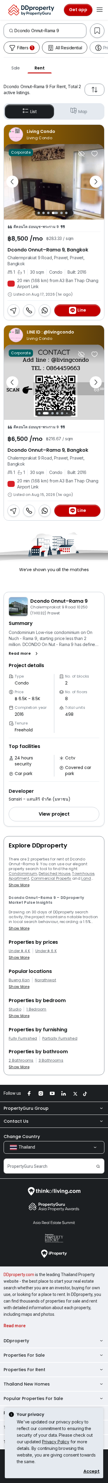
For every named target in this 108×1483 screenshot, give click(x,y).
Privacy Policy (55, 1441)
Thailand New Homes (27, 1384)
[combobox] (50, 30)
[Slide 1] (39, 213)
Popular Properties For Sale (33, 1398)
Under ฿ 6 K (46, 951)
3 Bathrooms (51, 1060)
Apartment (19, 878)
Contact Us (16, 1121)
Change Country (22, 1137)
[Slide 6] (66, 213)
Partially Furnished (59, 1038)
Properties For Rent (24, 1370)
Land (86, 878)
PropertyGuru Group (26, 1108)
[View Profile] (54, 134)
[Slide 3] (48, 213)
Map (82, 112)
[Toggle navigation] (100, 10)
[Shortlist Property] (94, 153)
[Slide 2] (43, 213)
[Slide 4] (55, 213)
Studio (15, 1009)
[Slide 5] (61, 213)
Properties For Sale (24, 1355)
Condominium (23, 873)
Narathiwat (45, 980)
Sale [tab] (15, 68)
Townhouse (83, 873)
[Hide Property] (81, 153)
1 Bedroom (36, 1009)
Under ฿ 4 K (19, 951)
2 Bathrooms (21, 1060)
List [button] (33, 112)
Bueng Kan (19, 980)
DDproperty (16, 1341)
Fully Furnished (23, 1038)
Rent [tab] (39, 68)
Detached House (54, 873)
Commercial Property (51, 878)
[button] (24, 653)
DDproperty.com (19, 1274)
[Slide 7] (71, 413)
